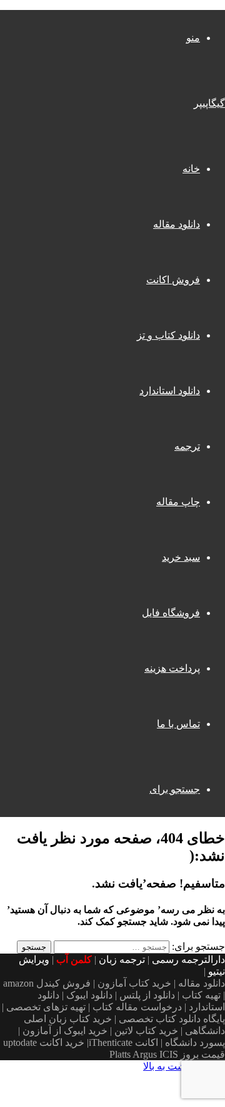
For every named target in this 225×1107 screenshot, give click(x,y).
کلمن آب (74, 959)
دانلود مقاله (176, 224)
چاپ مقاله (178, 501)
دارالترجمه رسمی (188, 959)
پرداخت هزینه (172, 668)
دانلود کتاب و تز (168, 335)
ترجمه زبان (122, 959)
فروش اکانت (173, 279)
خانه (191, 168)
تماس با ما (178, 723)
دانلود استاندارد (169, 390)
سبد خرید (181, 557)
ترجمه (187, 446)
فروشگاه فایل (171, 612)
